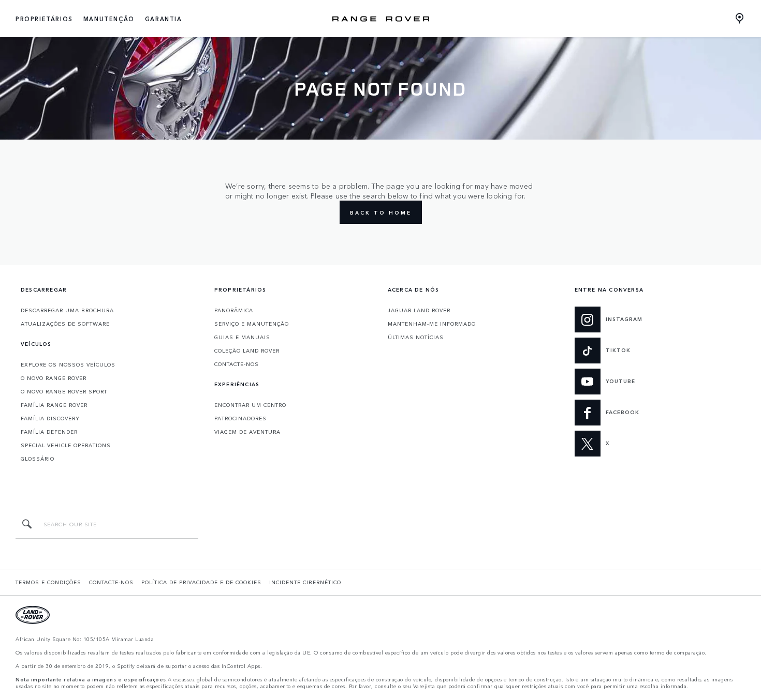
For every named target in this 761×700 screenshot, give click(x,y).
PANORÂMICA (233, 310)
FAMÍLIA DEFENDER (49, 431)
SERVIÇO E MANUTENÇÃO (251, 323)
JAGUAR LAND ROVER (419, 310)
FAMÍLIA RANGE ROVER (54, 404)
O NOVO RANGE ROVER (53, 378)
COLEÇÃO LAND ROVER (247, 350)
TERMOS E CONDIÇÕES (48, 582)
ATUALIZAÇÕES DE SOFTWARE (65, 323)
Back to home (381, 212)
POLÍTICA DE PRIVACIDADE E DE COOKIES (201, 582)
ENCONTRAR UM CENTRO (250, 404)
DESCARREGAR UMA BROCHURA (67, 310)
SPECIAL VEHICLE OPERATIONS (66, 445)
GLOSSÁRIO (37, 458)
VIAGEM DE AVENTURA (247, 431)
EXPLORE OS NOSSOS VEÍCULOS (68, 364)
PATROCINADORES (240, 418)
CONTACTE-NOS (236, 364)
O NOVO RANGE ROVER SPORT (64, 391)
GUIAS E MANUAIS (242, 337)
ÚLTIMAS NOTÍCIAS (416, 337)
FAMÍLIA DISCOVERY (50, 418)
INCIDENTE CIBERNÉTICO (305, 582)
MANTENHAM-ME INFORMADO (432, 323)
